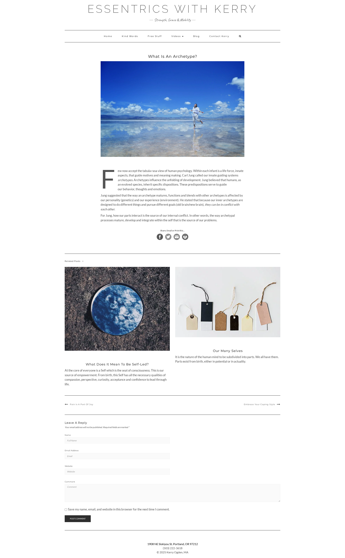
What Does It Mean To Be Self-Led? (117, 364)
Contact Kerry (219, 36)
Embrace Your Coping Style (259, 404)
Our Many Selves (228, 351)
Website (69, 466)
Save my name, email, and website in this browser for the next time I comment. (119, 509)
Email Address (72, 450)
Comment (70, 481)
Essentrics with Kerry (172, 9)
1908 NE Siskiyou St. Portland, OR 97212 (172, 544)
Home (108, 36)
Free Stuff (155, 36)
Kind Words (130, 36)
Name (68, 435)
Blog (196, 36)
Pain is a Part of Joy (81, 404)
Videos (176, 36)
